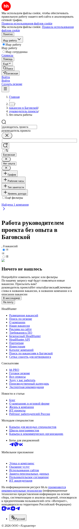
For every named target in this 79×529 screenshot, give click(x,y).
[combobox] (19, 127)
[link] (8, 68)
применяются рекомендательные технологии (34, 488)
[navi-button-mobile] (5, 89)
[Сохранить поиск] (5, 146)
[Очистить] (7, 135)
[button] (6, 77)
